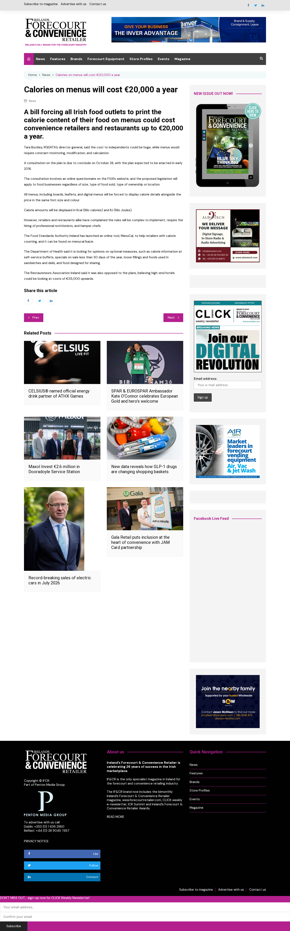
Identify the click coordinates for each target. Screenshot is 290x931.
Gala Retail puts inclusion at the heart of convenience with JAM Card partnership (140, 542)
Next (171, 317)
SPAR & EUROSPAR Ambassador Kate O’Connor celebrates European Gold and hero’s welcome (144, 396)
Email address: (205, 379)
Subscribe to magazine (41, 4)
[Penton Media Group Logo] (45, 803)
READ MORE (115, 817)
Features (57, 59)
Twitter (255, 5)
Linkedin (263, 5)
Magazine (182, 59)
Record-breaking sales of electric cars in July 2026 (59, 580)
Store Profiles (141, 59)
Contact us (97, 4)
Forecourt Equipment (105, 59)
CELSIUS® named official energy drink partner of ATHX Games (58, 393)
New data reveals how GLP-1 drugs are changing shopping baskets (144, 469)
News (40, 59)
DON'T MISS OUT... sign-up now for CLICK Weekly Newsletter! (45, 898)
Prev (35, 317)
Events (163, 59)
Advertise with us (73, 4)
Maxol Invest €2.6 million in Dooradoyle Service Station (54, 469)
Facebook (248, 5)
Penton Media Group (50, 785)
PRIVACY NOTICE (36, 841)
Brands (76, 59)
